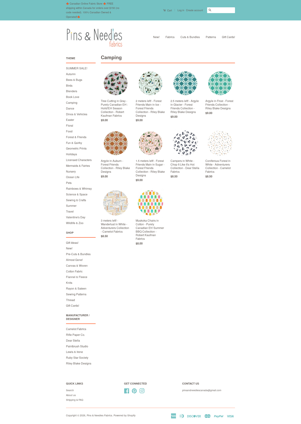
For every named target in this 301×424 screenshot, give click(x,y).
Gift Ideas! (72, 243)
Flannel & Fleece (76, 277)
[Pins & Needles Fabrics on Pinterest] (134, 390)
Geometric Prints (76, 148)
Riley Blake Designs (78, 363)
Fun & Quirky (74, 143)
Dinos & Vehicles (76, 114)
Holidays (71, 154)
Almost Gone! (74, 260)
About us (71, 395)
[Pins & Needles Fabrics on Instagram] (142, 390)
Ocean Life (72, 177)
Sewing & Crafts (76, 200)
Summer (71, 206)
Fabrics (170, 37)
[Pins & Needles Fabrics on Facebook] (126, 390)
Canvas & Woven (77, 266)
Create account (194, 10)
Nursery (71, 171)
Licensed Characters (79, 160)
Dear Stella (73, 340)
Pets (69, 183)
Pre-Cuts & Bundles (78, 254)
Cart (169, 10)
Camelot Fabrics (76, 329)
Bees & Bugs (74, 80)
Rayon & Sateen (76, 288)
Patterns (211, 37)
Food (69, 131)
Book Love (72, 97)
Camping (71, 103)
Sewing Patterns (76, 294)
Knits (69, 283)
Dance (70, 108)
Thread (70, 300)
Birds (69, 85)
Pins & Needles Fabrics (99, 415)
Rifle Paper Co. (75, 335)
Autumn (71, 74)
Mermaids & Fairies (78, 166)
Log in (180, 10)
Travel (70, 211)
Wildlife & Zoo (74, 223)
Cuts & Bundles (190, 37)
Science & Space (76, 194)
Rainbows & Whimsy (79, 189)
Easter (70, 120)
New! (156, 37)
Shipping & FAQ (74, 399)
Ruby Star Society (77, 358)
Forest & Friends (76, 137)
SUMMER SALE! (76, 68)
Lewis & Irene (74, 352)
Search (70, 390)
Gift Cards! (228, 37)
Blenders (71, 91)
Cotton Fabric (74, 271)
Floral (69, 125)
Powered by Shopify (125, 415)
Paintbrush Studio (77, 346)
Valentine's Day (75, 217)
